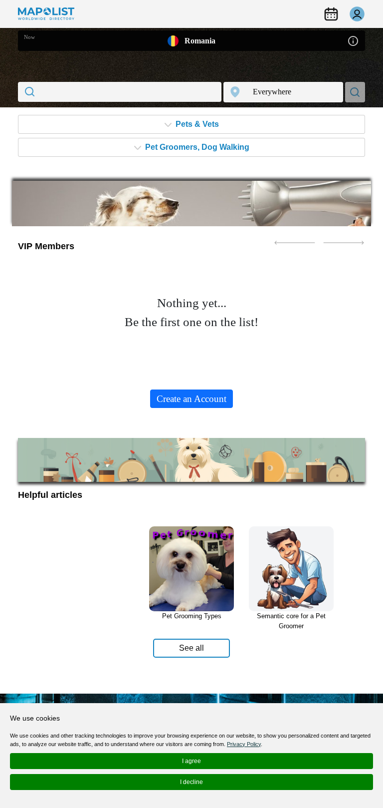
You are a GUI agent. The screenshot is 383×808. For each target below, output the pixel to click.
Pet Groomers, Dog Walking (196, 147)
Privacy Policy (244, 744)
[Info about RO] (353, 40)
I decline (191, 782)
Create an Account (191, 399)
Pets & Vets (196, 124)
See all (191, 648)
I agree (191, 761)
